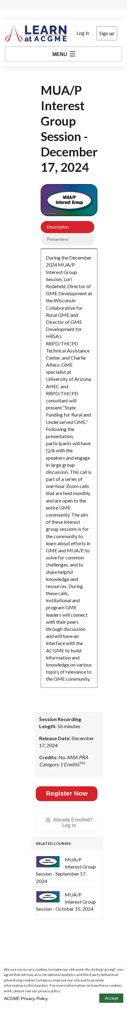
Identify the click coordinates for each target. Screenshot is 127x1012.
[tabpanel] (69, 470)
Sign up (106, 33)
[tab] (67, 227)
